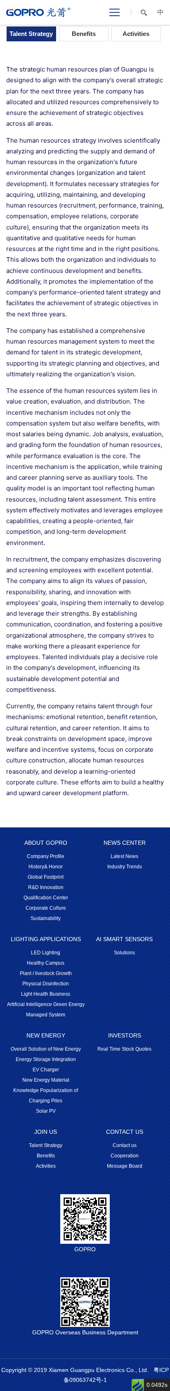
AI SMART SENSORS (124, 939)
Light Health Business (45, 994)
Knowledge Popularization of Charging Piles (45, 1095)
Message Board (124, 1166)
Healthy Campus (45, 963)
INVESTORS (124, 1035)
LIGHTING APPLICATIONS (46, 939)
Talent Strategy (31, 33)
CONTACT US (124, 1131)
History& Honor (45, 867)
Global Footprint (46, 877)
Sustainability (46, 918)
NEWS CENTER (125, 842)
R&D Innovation (46, 887)
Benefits (84, 33)
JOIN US (45, 1131)
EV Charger (46, 1070)
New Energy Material (45, 1080)
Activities (136, 33)
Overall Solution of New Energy (46, 1049)
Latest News (124, 856)
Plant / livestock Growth (46, 973)
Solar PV (46, 1111)
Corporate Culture (46, 908)
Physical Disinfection (45, 984)
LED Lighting (45, 953)
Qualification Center (46, 898)
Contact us (125, 1145)
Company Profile (45, 856)
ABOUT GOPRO (45, 842)
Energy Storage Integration (46, 1059)
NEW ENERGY (45, 1035)
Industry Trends (124, 867)
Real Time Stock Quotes (124, 1049)
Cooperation (125, 1156)
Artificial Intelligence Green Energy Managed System (46, 1009)
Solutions (124, 953)
